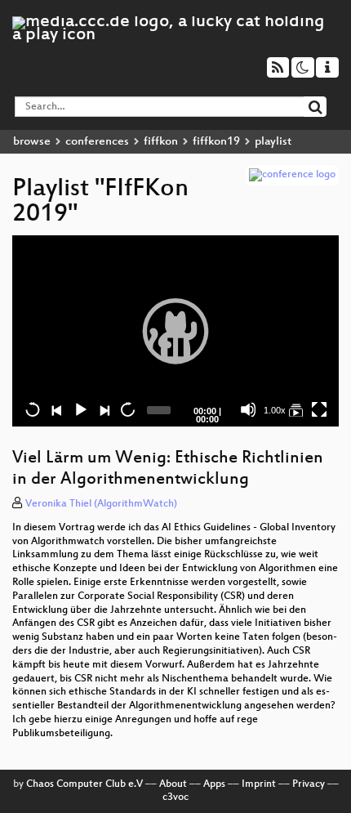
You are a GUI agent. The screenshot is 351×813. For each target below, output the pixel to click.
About (173, 784)
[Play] (175, 331)
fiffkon (161, 142)
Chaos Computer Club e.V (84, 784)
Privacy (308, 784)
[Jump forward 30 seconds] (127, 409)
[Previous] (56, 409)
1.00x (275, 410)
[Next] (103, 409)
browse (32, 142)
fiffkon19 (216, 142)
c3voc (175, 797)
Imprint (259, 784)
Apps (214, 784)
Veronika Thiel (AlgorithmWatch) (101, 504)
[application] (175, 331)
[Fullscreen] (319, 409)
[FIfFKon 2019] (295, 409)
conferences (97, 142)
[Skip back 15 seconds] (32, 409)
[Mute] (248, 409)
